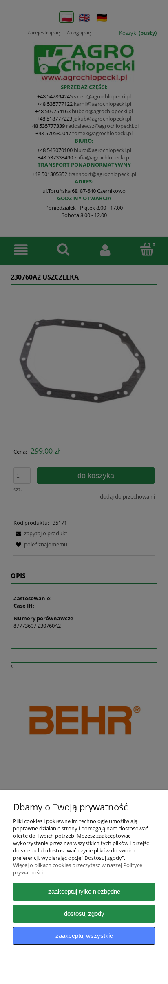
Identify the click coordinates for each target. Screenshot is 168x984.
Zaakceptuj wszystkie (84, 935)
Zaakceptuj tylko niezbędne (84, 891)
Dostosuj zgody (84, 913)
